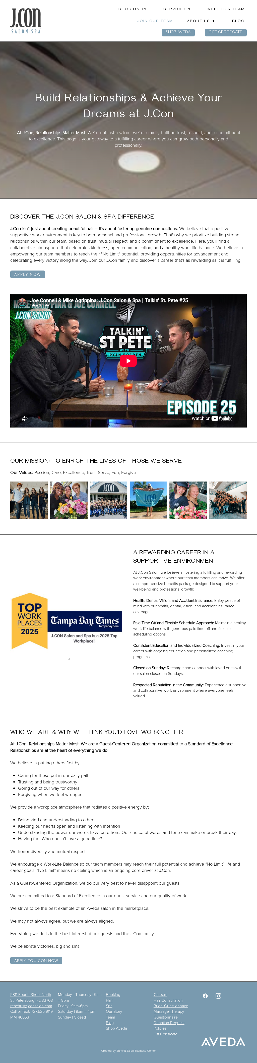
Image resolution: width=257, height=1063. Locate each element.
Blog (238, 21)
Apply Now (27, 274)
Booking (113, 994)
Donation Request (169, 1022)
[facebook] (205, 996)
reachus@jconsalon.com (31, 1005)
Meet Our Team (226, 10)
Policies (160, 1028)
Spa (109, 1005)
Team (110, 1017)
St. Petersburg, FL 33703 (31, 1000)
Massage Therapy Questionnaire (169, 1014)
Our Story (114, 1011)
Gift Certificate (226, 32)
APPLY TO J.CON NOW (36, 960)
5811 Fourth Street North (30, 994)
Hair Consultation (168, 1000)
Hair (109, 1000)
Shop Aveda (178, 32)
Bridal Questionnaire (171, 1005)
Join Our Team (155, 21)
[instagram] (218, 996)
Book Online (134, 10)
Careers (160, 994)
